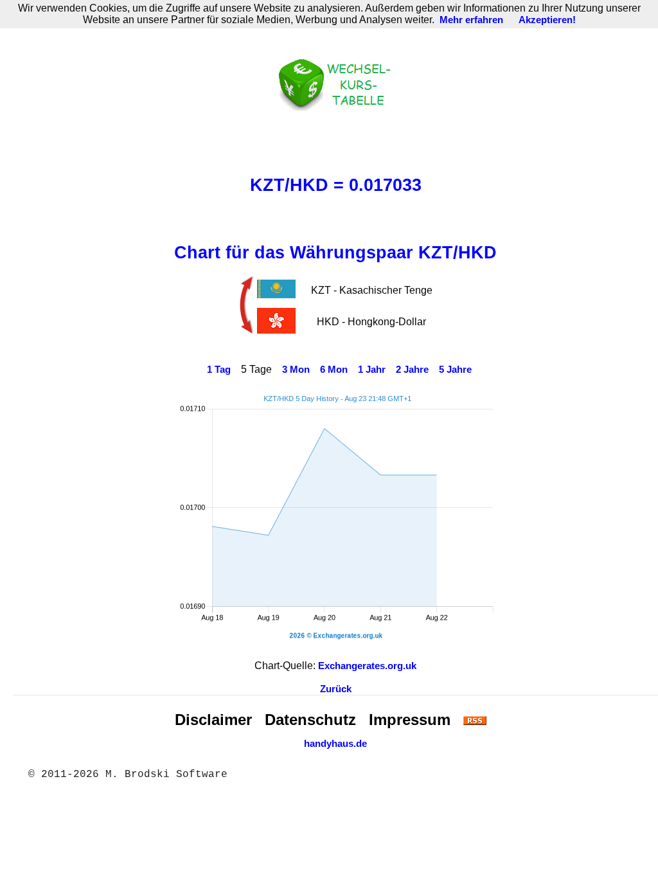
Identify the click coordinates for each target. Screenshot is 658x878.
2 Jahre (412, 369)
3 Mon (296, 369)
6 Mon (334, 369)
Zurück (335, 689)
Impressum (409, 719)
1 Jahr (372, 369)
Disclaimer (213, 719)
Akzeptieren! (547, 20)
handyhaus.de (335, 744)
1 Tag (219, 369)
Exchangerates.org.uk (367, 666)
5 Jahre (455, 369)
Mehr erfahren (471, 20)
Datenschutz (310, 719)
